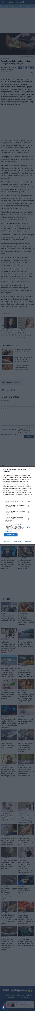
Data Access (17, 541)
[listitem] (17, 501)
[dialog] (17, 505)
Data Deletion (7, 541)
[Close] (31, 470)
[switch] (28, 506)
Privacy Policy (28, 541)
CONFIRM (10, 535)
